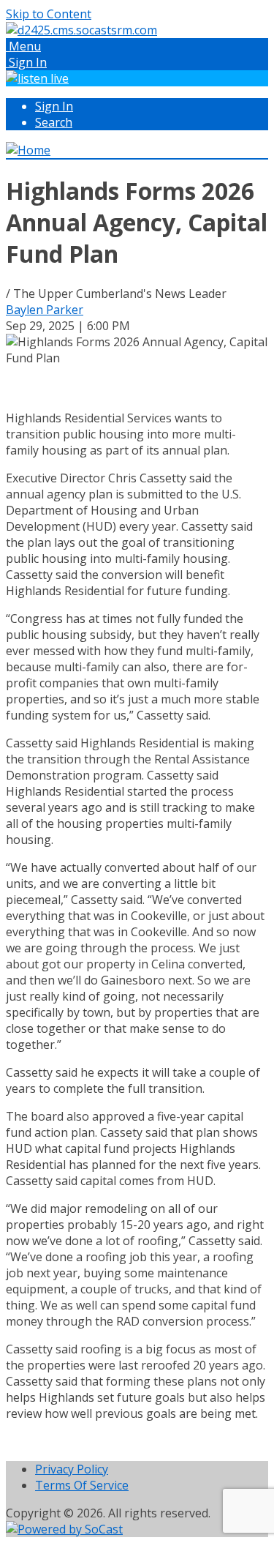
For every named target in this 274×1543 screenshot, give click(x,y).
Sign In (54, 106)
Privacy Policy (71, 1469)
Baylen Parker (44, 310)
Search (53, 122)
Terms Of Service (82, 1485)
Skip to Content (48, 14)
